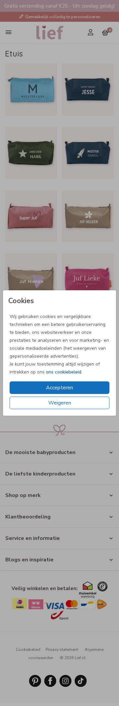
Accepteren (59, 387)
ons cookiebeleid (63, 372)
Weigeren (59, 402)
